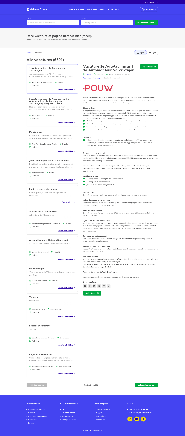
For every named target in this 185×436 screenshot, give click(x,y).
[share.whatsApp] (99, 286)
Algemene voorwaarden (37, 416)
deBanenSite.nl (95, 431)
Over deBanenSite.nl (36, 409)
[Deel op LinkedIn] (94, 286)
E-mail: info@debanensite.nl (140, 413)
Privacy (31, 423)
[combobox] (53, 22)
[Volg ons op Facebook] (143, 419)
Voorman (34, 297)
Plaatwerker (35, 132)
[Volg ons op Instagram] (129, 419)
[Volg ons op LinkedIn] (136, 419)
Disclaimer (32, 419)
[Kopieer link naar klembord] (108, 286)
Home (29, 53)
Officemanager (37, 268)
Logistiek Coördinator (40, 325)
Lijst (154, 53)
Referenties (100, 419)
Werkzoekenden (68, 413)
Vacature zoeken (68, 416)
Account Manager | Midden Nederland (48, 240)
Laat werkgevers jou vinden (43, 189)
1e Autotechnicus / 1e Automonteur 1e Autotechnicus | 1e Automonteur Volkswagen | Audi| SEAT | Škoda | (49, 101)
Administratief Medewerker (43, 211)
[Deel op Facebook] (85, 286)
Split (142, 53)
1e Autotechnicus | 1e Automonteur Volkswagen (47, 69)
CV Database (100, 416)
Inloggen (98, 413)
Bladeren (31, 413)
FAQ (63, 409)
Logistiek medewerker (40, 354)
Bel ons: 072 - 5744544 (138, 409)
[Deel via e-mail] (104, 286)
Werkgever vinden (69, 419)
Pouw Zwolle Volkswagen (92, 78)
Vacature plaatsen (102, 409)
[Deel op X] (90, 286)
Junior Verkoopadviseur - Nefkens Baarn (49, 160)
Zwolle (88, 74)
